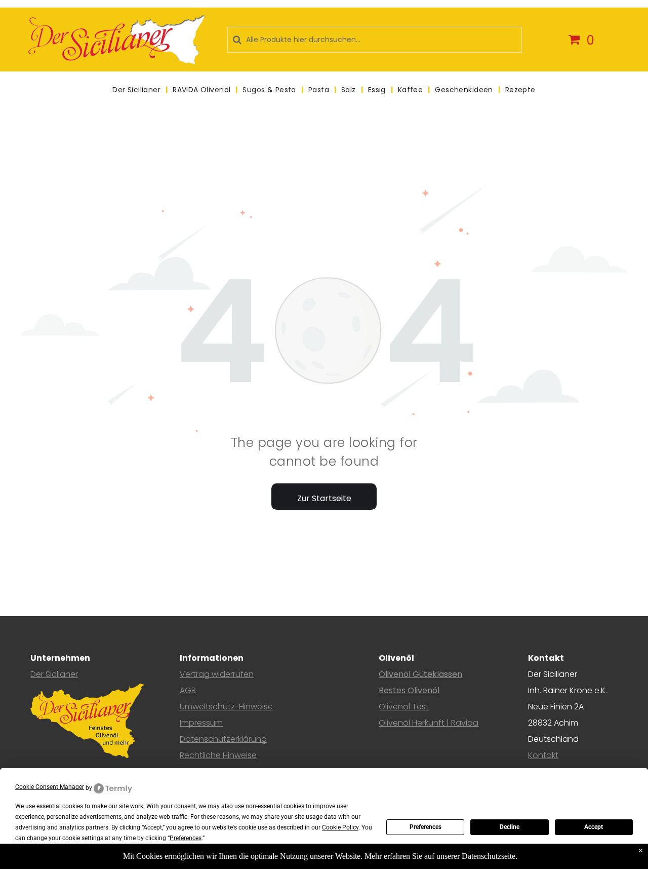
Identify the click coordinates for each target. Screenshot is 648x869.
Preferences (425, 826)
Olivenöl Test (404, 706)
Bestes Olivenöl (409, 690)
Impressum (201, 723)
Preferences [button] (185, 838)
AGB (188, 690)
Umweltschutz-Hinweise (226, 706)
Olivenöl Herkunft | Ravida (428, 723)
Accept (593, 826)
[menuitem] (137, 89)
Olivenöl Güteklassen (420, 674)
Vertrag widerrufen (217, 674)
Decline (509, 826)
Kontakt (543, 755)
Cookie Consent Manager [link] (49, 786)
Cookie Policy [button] (340, 827)
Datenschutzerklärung (223, 739)
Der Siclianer (54, 674)
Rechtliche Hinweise (218, 755)
